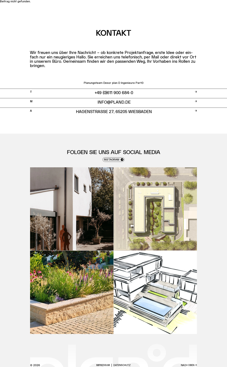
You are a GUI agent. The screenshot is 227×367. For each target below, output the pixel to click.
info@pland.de (114, 102)
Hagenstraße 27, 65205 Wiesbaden (114, 112)
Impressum (103, 365)
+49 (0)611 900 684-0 (114, 93)
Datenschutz (122, 365)
